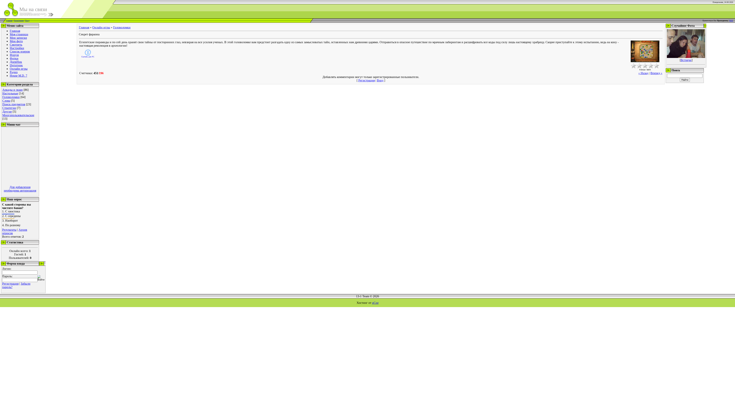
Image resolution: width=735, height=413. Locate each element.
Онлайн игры (101, 27)
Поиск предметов (13, 104)
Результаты (9, 229)
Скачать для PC (87, 57)
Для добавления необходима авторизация (20, 188)
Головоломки (11, 97)
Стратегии (9, 108)
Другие (7, 111)
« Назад (643, 73)
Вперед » (656, 73)
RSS (731, 21)
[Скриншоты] (645, 51)
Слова (6, 100)
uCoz (375, 302)
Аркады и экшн (12, 89)
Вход (27, 21)
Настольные (10, 93)
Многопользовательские (18, 115)
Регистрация (19, 21)
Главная (9, 21)
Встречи (686, 60)
